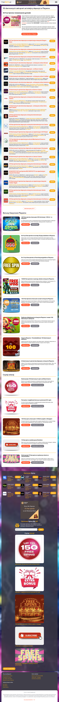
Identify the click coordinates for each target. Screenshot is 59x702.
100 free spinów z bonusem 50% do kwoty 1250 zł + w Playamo (36, 217)
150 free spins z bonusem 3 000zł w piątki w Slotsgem (36, 419)
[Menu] (55, 2)
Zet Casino (5, 685)
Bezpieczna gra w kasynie (8, 680)
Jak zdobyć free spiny (7, 678)
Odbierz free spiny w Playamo (29, 34)
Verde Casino (5, 687)
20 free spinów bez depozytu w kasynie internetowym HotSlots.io (29, 199)
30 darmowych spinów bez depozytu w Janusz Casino (25, 156)
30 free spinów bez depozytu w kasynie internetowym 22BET (27, 56)
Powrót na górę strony (9, 668)
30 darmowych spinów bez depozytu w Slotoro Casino (25, 89)
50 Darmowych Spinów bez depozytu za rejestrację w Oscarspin (28, 148)
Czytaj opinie (37, 385)
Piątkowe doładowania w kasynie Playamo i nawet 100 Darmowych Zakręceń (37, 318)
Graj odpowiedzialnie (28, 699)
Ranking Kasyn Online (7, 675)
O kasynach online (7, 677)
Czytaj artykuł (35, 224)
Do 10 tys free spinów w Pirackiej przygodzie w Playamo (37, 257)
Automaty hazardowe (36, 678)
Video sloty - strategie (36, 677)
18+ (34, 699)
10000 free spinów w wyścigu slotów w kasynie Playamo (37, 279)
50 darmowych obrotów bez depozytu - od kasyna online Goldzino (29, 82)
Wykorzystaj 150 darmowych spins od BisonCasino (36, 379)
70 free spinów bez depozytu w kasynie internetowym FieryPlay (28, 49)
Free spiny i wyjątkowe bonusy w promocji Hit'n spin (36, 400)
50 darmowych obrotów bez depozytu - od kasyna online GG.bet (28, 63)
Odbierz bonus (25, 385)
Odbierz (52, 41)
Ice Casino (5, 684)
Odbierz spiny (25, 224)
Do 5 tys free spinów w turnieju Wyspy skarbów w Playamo (38, 235)
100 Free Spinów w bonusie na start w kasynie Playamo (37, 298)
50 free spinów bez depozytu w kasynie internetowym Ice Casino (28, 124)
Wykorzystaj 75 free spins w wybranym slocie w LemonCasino (35, 456)
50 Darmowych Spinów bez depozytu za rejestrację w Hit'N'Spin (28, 132)
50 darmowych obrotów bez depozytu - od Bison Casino (26, 69)
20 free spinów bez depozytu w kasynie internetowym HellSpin (28, 164)
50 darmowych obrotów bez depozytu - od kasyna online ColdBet (29, 76)
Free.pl (6, 2)
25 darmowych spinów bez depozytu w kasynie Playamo (37, 361)
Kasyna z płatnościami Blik (37, 675)
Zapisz (41, 529)
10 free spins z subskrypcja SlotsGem (32, 440)
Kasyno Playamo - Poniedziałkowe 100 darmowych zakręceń (36, 338)
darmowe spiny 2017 (29, 208)
